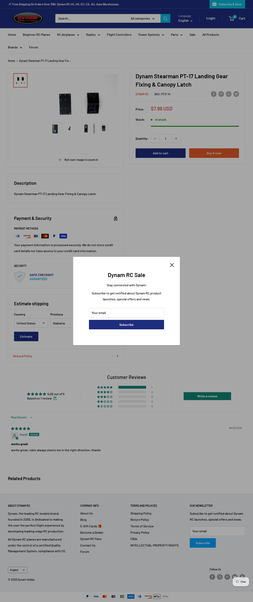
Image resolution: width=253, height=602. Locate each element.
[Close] (172, 265)
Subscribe (126, 324)
